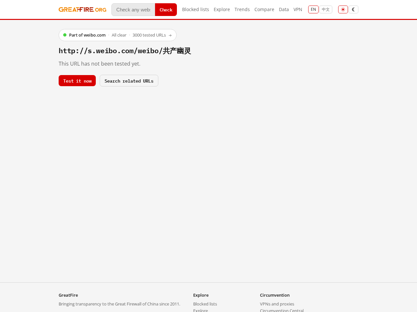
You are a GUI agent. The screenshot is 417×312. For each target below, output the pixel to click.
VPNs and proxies (277, 304)
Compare (264, 9)
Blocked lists (195, 9)
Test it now (77, 80)
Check (166, 9)
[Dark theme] (353, 9)
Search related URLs (129, 80)
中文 (326, 9)
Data (284, 9)
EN (313, 9)
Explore (222, 9)
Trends (242, 9)
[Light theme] (343, 9)
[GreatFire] (82, 9)
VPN (298, 9)
